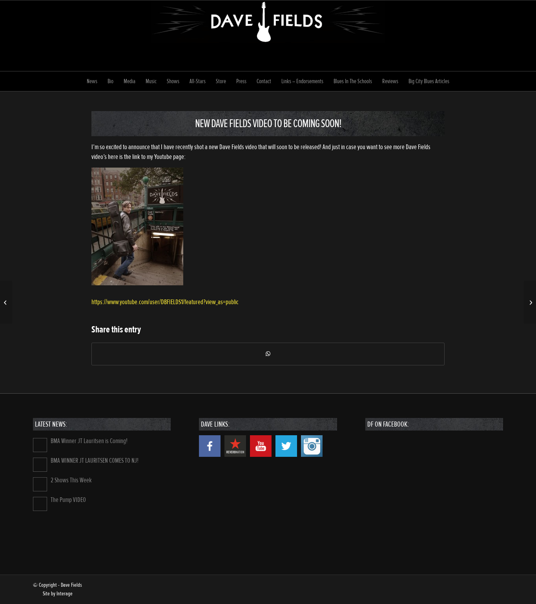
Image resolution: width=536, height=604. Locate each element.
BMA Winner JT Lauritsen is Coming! (89, 440)
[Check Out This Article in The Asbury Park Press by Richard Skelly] (6, 302)
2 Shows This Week (71, 480)
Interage (65, 593)
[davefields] (268, 35)
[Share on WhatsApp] (268, 354)
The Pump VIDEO (68, 499)
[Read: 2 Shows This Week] (40, 484)
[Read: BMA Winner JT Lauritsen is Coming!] (40, 445)
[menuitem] (92, 81)
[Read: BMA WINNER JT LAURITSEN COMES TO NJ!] (40, 465)
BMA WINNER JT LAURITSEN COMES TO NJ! (95, 460)
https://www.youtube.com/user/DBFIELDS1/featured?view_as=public (165, 302)
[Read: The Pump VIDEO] (40, 504)
